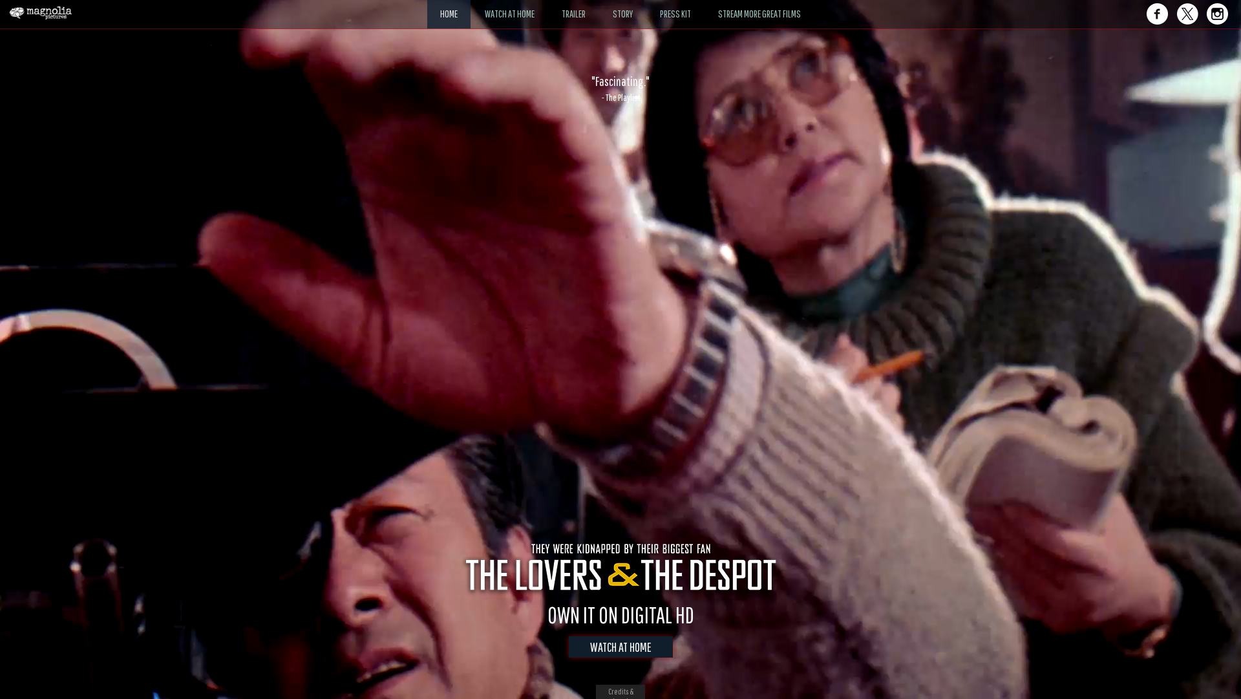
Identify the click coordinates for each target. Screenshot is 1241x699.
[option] (620, 88)
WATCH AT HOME (621, 647)
